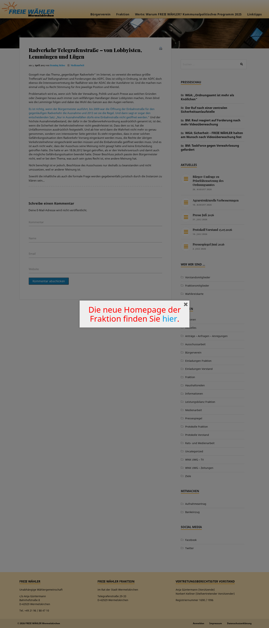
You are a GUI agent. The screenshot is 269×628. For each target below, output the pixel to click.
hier (169, 318)
